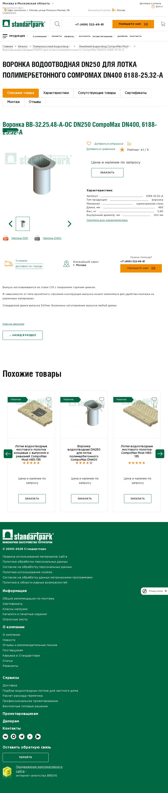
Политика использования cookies (27, 572)
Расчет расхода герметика (23, 696)
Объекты (57, 36)
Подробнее (9, 13)
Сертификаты (13, 604)
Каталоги (84, 36)
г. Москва (120, 10)
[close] (166, 591)
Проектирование (102, 36)
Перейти (25, 757)
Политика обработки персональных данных (35, 562)
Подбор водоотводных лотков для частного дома (40, 691)
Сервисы (69, 36)
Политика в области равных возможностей (35, 582)
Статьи (8, 661)
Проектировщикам (20, 714)
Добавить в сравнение (101, 149)
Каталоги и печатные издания (25, 614)
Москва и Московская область (27, 4)
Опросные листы (15, 619)
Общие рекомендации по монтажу (28, 598)
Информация (15, 591)
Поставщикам (13, 650)
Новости (9, 640)
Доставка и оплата (150, 4)
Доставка (10, 685)
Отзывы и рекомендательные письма (30, 645)
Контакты (136, 36)
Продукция (17, 36)
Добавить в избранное (108, 144)
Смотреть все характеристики (107, 220)
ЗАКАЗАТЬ (107, 173)
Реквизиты (10, 666)
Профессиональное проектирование (30, 701)
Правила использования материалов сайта (35, 557)
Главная (8, 47)
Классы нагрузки (13, 324)
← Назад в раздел (22, 335)
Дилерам (122, 36)
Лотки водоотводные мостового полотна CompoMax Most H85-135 (137, 451)
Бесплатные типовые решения (25, 706)
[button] (20, 417)
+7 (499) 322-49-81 (89, 24)
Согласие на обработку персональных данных (37, 567)
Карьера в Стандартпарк (21, 656)
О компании (40, 36)
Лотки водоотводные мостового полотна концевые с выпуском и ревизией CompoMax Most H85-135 (31, 453)
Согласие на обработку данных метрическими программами (48, 577)
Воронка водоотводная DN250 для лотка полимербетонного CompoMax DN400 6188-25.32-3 (84, 454)
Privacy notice (156, 591)
